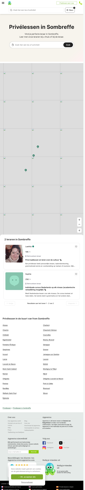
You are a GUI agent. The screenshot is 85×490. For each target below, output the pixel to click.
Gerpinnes (6, 349)
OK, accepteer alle (28, 477)
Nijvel (45, 374)
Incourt (5, 354)
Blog (25, 421)
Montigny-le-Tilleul (49, 369)
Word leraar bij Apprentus (32, 425)
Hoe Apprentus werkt (14, 421)
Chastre (5, 330)
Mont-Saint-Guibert (10, 369)
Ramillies (6, 388)
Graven (45, 349)
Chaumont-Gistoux (50, 330)
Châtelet (6, 335)
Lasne (5, 359)
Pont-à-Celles (48, 383)
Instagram (50, 447)
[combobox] (36, 10)
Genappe (46, 345)
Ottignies (6, 379)
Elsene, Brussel (48, 340)
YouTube (66, 447)
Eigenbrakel (7, 340)
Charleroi (46, 325)
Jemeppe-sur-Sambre (51, 354)
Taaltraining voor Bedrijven (16, 432)
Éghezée (6, 398)
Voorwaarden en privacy (31, 428)
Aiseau (5, 325)
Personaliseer (27, 482)
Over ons (27, 423)
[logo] (10, 3)
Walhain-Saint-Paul (9, 393)
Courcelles (47, 335)
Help (9, 427)
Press (9, 430)
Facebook (50, 443)
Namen (5, 374)
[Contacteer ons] (80, 3)
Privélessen (7, 408)
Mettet (45, 364)
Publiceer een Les (67, 3)
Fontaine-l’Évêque (9, 345)
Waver (45, 393)
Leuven (45, 359)
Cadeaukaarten (29, 430)
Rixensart (46, 388)
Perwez (5, 383)
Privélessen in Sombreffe (22, 408)
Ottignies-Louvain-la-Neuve (53, 379)
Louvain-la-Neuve (9, 364)
